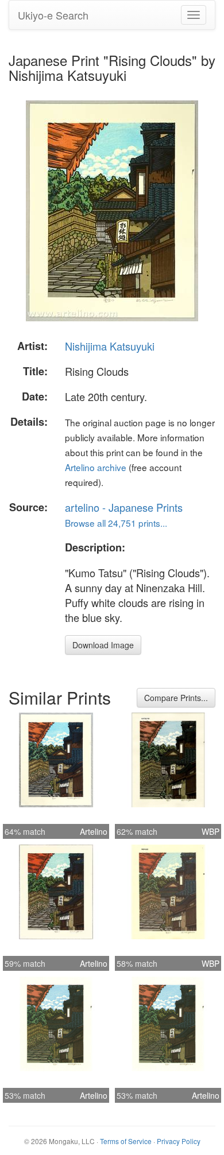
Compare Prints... (176, 697)
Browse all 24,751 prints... (116, 522)
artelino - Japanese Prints (124, 507)
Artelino (93, 831)
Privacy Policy (178, 1141)
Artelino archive (95, 467)
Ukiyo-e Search (53, 14)
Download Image (103, 645)
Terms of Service (126, 1141)
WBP (210, 831)
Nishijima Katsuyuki (110, 346)
